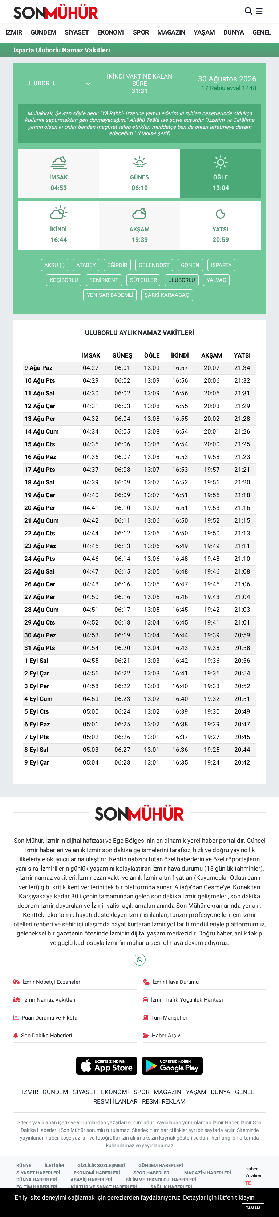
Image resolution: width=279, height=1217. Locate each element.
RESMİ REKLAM (164, 1101)
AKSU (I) (54, 265)
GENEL (261, 32)
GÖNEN (190, 265)
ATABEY (86, 265)
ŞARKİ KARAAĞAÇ (167, 295)
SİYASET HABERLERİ (38, 1173)
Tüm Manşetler (169, 1017)
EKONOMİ (111, 32)
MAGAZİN (171, 32)
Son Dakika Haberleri (46, 1035)
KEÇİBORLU (64, 280)
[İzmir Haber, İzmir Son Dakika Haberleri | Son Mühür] (55, 11)
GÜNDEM (43, 32)
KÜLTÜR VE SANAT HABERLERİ (104, 1187)
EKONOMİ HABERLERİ (97, 1173)
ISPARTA (221, 265)
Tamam (253, 1208)
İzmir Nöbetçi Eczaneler (51, 982)
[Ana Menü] (259, 11)
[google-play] (172, 1065)
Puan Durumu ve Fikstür (50, 1017)
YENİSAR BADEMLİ (110, 295)
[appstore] (106, 1065)
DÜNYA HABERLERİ (36, 1179)
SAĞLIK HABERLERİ (171, 1187)
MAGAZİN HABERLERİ (207, 1173)
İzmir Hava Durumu (176, 982)
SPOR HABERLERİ (152, 1173)
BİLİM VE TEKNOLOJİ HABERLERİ (161, 1179)
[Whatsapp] (140, 960)
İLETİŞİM (54, 1165)
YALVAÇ (216, 280)
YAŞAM (204, 32)
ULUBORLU (181, 280)
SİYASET (77, 32)
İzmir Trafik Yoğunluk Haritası (187, 1000)
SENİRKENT (103, 280)
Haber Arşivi (167, 1035)
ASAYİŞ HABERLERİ (91, 1179)
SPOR (141, 32)
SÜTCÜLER (143, 280)
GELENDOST (154, 265)
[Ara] (248, 11)
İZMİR (13, 32)
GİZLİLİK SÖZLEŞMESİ (101, 1165)
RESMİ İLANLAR (115, 1101)
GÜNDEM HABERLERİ (160, 1165)
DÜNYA (233, 32)
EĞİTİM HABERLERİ (36, 1187)
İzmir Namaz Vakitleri (49, 1000)
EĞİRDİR (117, 265)
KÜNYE (23, 1165)
